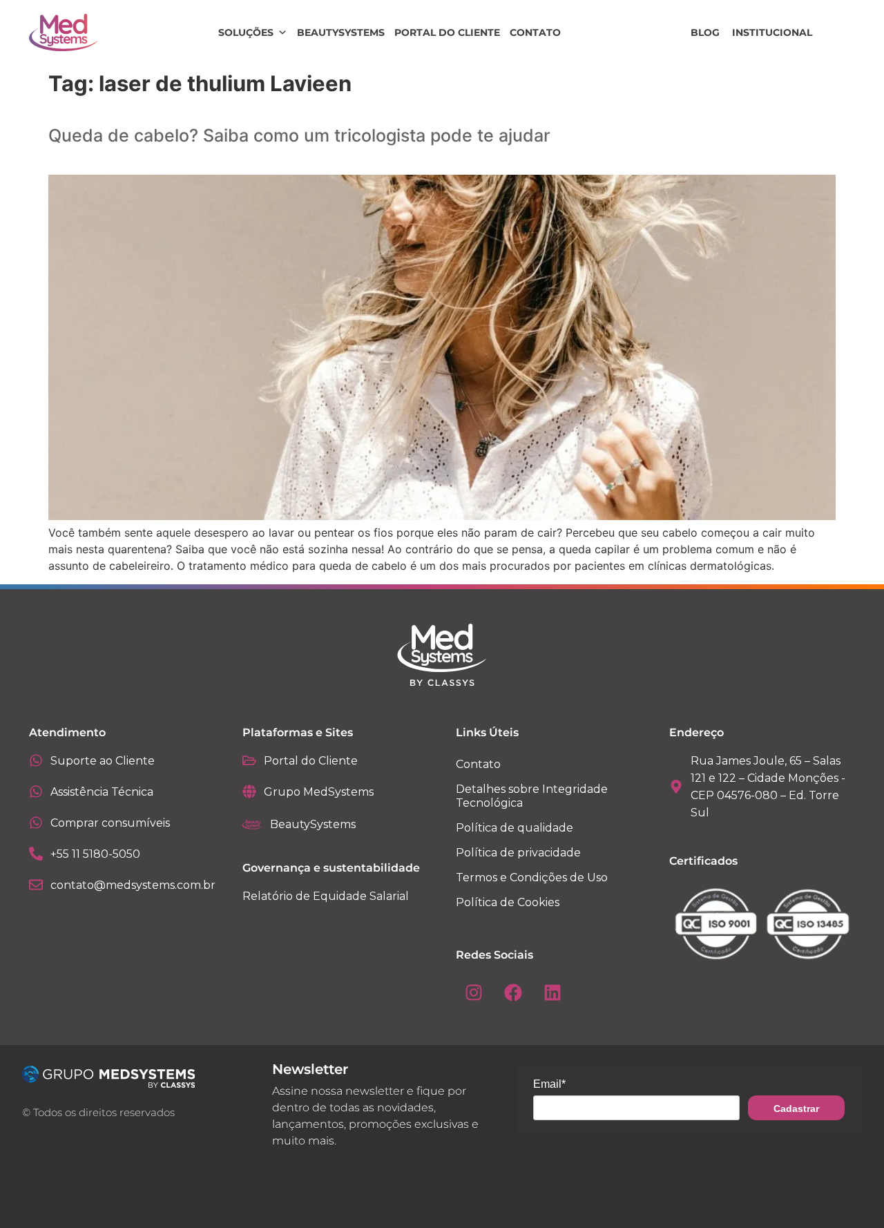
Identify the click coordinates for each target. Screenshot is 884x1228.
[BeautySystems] (252, 824)
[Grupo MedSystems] (249, 791)
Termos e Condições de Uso (532, 877)
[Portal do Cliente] (249, 760)
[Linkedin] (552, 992)
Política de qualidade (514, 827)
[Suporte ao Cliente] (36, 760)
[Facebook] (513, 992)
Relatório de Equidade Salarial (325, 896)
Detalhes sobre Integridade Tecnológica (532, 796)
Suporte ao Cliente (102, 760)
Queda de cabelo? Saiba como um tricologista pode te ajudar (299, 135)
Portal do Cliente (447, 32)
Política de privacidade (518, 852)
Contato (535, 32)
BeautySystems (341, 32)
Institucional (772, 32)
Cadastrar (796, 1108)
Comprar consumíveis (110, 822)
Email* (549, 1084)
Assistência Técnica (101, 791)
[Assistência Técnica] (36, 791)
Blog (705, 32)
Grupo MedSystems (319, 791)
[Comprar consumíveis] (36, 822)
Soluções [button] (245, 32)
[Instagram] (474, 992)
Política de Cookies (507, 902)
